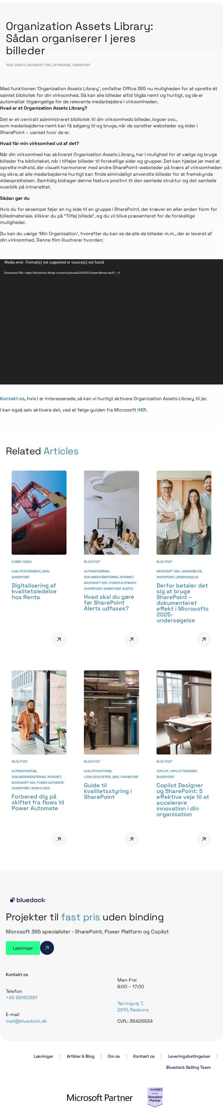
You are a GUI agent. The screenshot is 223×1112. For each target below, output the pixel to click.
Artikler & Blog (81, 1056)
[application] (111, 321)
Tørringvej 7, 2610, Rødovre (133, 1006)
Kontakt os (12, 399)
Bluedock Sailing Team (188, 1067)
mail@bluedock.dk (26, 1021)
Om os (114, 1056)
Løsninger (43, 1056)
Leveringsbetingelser (189, 1056)
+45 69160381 (21, 998)
